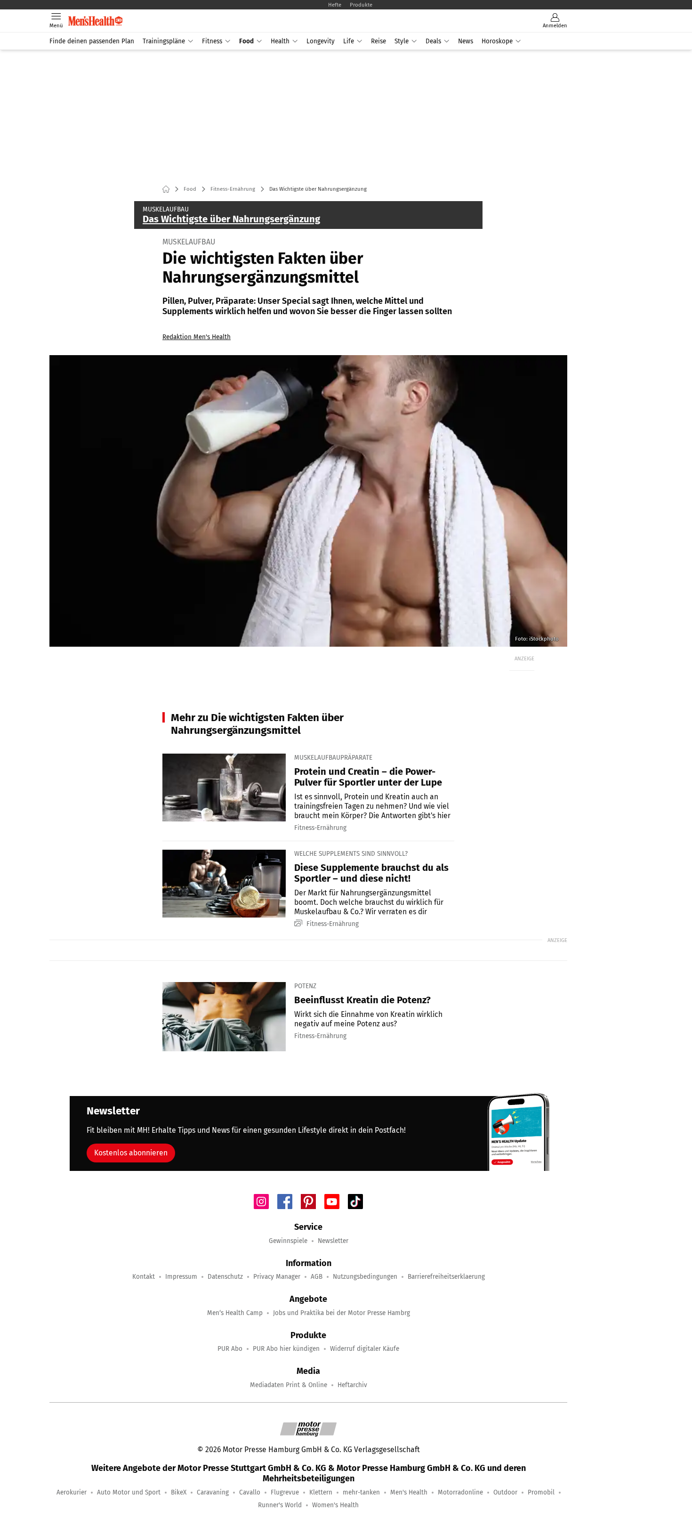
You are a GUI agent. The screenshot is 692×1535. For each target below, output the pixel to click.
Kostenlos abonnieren (131, 1152)
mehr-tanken (361, 1492)
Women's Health (335, 1505)
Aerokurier (71, 1492)
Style (401, 41)
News (465, 41)
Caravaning (213, 1492)
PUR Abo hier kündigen (286, 1349)
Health (280, 41)
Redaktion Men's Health (196, 337)
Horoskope (497, 41)
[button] (308, 501)
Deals (433, 41)
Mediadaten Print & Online (288, 1385)
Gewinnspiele (288, 1241)
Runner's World (280, 1505)
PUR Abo (229, 1349)
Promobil (541, 1492)
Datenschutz (225, 1277)
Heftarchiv (352, 1385)
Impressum (181, 1277)
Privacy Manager (276, 1277)
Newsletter (333, 1241)
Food (246, 41)
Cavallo (249, 1492)
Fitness (212, 41)
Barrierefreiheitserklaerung (446, 1277)
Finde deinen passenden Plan (91, 41)
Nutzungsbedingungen (365, 1277)
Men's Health (408, 1492)
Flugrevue (285, 1492)
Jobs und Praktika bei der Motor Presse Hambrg (341, 1313)
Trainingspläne (164, 41)
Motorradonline (460, 1492)
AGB (316, 1277)
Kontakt (143, 1277)
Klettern (320, 1492)
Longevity (320, 41)
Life (348, 41)
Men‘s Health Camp (235, 1313)
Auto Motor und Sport (129, 1492)
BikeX (178, 1492)
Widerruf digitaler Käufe (364, 1349)
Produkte (361, 4)
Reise (378, 41)
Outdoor (505, 1492)
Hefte (334, 4)
